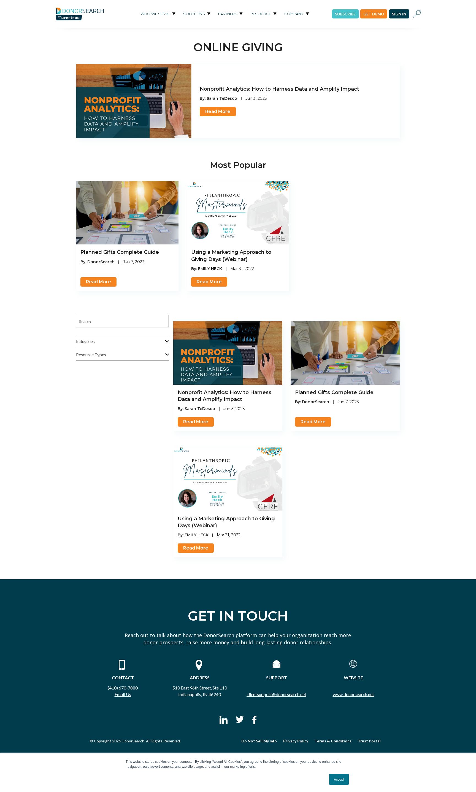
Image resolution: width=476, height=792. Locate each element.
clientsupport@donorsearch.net (276, 694)
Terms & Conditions (333, 741)
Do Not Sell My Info (259, 741)
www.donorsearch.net (353, 694)
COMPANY (294, 14)
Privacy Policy (295, 741)
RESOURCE (260, 14)
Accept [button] (339, 779)
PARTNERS (227, 14)
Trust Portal (369, 741)
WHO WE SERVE (155, 14)
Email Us (123, 694)
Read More (217, 111)
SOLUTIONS (194, 14)
